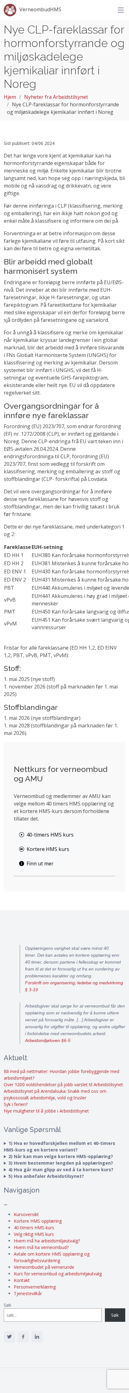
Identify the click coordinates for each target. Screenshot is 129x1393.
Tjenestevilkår (28, 1293)
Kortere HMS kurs (48, 849)
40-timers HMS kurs (50, 834)
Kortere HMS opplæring (38, 1221)
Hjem (10, 96)
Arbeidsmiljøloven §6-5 (47, 1040)
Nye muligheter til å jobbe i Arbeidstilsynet (46, 1111)
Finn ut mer (40, 863)
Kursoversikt (26, 1214)
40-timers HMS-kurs (34, 1228)
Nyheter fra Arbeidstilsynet (56, 96)
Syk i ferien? (16, 1104)
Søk (7, 1305)
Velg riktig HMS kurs (34, 1234)
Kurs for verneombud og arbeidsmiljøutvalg (58, 1274)
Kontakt (22, 1280)
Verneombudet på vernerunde (44, 1267)
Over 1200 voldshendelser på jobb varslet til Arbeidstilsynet (63, 1084)
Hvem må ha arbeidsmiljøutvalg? (47, 1241)
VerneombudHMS (40, 9)
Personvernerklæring (35, 1287)
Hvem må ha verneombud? (41, 1247)
